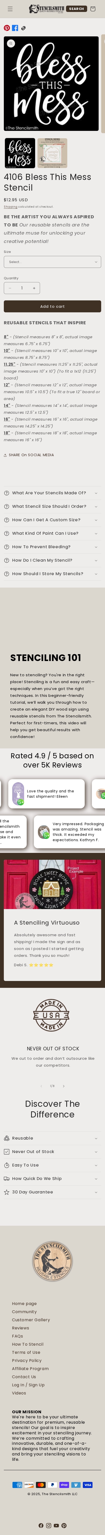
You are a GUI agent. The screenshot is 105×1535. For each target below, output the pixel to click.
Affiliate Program (30, 1369)
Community (24, 1312)
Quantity (11, 278)
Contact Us (24, 1377)
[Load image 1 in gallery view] (20, 153)
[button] (10, 8)
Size (7, 251)
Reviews (20, 1328)
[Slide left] (41, 1086)
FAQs (17, 1336)
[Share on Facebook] (15, 29)
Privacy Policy (27, 1360)
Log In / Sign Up (28, 1385)
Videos (19, 1393)
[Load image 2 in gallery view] (52, 153)
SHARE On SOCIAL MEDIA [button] (31, 454)
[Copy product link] (23, 29)
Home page (24, 1304)
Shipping (11, 207)
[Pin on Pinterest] (7, 29)
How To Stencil (27, 1344)
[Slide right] (63, 1086)
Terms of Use (26, 1352)
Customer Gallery (31, 1320)
